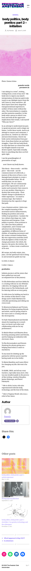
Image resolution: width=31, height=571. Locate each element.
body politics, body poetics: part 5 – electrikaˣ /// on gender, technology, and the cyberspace (15, 522)
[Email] (17, 421)
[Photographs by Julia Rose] (15, 489)
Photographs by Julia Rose (10, 499)
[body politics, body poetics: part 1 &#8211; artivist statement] (15, 466)
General (15, 14)
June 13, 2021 (22, 30)
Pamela (11, 30)
